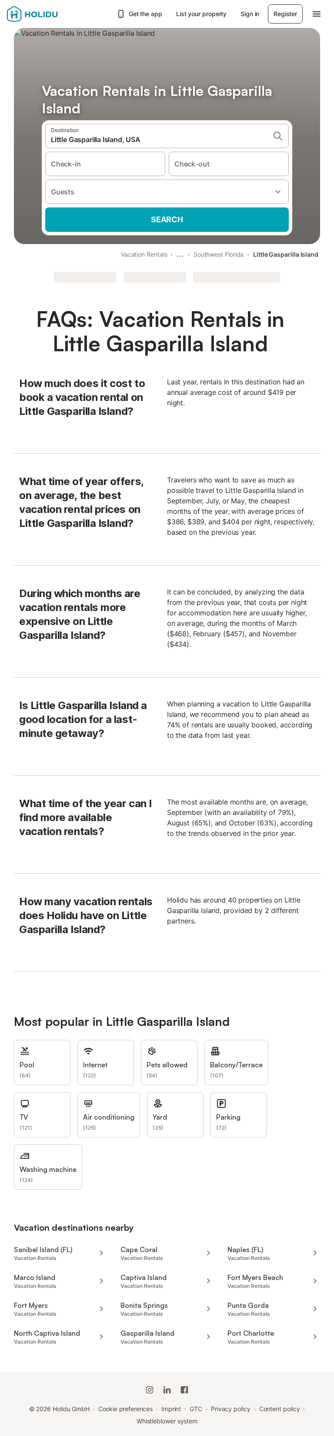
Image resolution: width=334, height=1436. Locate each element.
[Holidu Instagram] (149, 1390)
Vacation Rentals (144, 254)
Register (285, 13)
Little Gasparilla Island (285, 254)
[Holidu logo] (50, 14)
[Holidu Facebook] (184, 1390)
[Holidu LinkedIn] (167, 1390)
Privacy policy (230, 1408)
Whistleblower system (167, 1421)
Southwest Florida (219, 254)
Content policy (279, 1408)
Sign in (249, 13)
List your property (201, 13)
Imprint (171, 1408)
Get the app (145, 13)
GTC (196, 1408)
